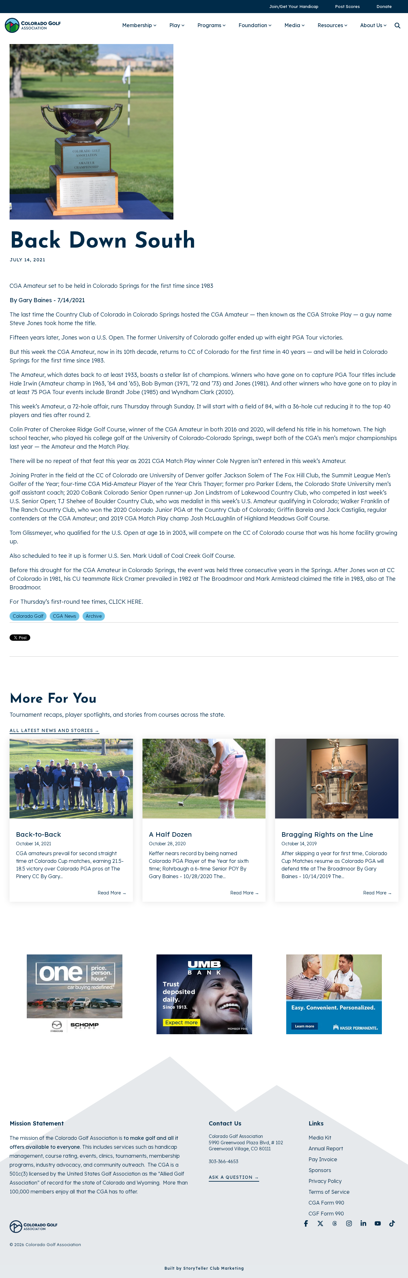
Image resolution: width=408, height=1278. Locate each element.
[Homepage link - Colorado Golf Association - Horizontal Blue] (33, 1229)
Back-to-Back (38, 834)
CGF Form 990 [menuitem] (326, 1213)
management (26, 1156)
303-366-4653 (223, 1161)
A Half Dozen (170, 834)
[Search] (397, 25)
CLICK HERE (125, 601)
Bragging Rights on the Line (327, 834)
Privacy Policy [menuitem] (325, 1181)
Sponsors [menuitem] (320, 1170)
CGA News (64, 616)
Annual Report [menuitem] (326, 1148)
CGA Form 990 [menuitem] (326, 1203)
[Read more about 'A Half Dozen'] (204, 778)
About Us (371, 25)
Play (174, 25)
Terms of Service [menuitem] (329, 1192)
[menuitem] (291, 6)
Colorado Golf (28, 616)
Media (292, 25)
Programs (209, 25)
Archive (94, 616)
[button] (306, 1223)
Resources (330, 25)
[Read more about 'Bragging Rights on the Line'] (336, 778)
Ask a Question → (234, 1177)
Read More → (112, 892)
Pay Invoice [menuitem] (323, 1159)
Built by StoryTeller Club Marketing (204, 1268)
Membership (137, 25)
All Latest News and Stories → (54, 730)
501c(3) (19, 1173)
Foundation (252, 25)
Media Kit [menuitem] (320, 1137)
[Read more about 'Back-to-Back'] (71, 778)
